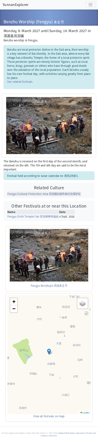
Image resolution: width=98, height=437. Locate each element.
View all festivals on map (48, 416)
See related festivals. (20, 81)
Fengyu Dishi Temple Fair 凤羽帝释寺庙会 (33, 216)
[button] (49, 352)
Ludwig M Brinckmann (66, 433)
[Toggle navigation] (90, 4)
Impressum (80, 433)
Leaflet (86, 412)
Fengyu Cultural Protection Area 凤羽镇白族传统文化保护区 (44, 194)
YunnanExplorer (15, 4)
